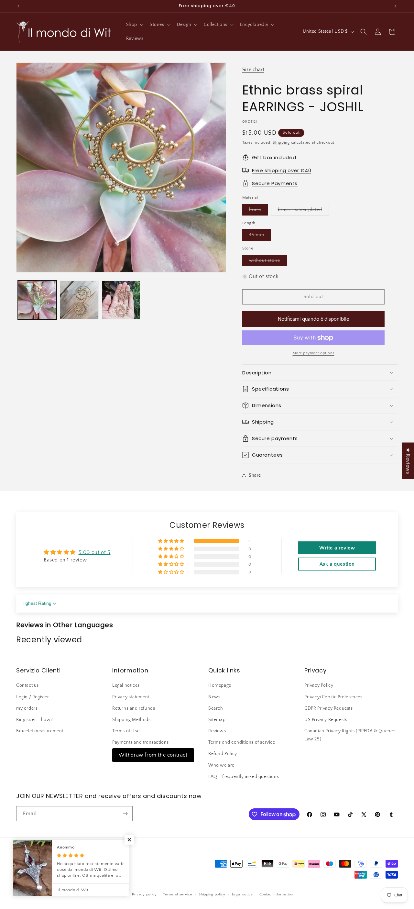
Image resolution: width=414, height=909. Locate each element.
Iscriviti (269, 505)
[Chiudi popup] (335, 392)
